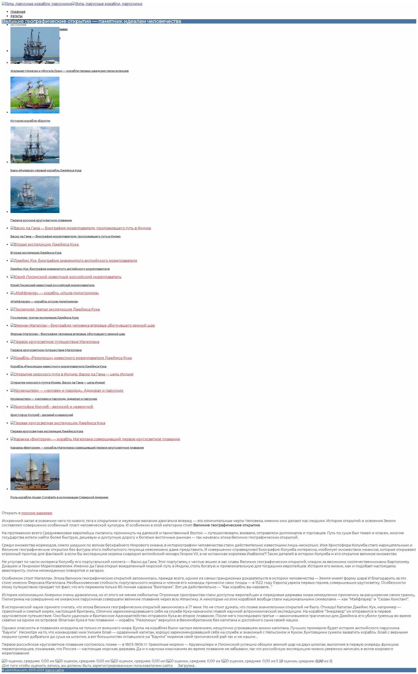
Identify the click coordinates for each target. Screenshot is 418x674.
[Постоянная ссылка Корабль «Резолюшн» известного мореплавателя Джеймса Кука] (71, 358)
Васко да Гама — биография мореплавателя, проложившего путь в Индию (65, 236)
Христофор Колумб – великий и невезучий (41, 415)
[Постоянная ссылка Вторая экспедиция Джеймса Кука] (44, 244)
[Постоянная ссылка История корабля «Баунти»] (34, 112)
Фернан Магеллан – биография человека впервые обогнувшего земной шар (67, 334)
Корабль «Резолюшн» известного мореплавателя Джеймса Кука (58, 366)
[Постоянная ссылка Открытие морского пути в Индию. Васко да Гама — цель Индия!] (71, 374)
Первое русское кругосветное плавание (41, 220)
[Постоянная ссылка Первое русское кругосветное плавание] (34, 212)
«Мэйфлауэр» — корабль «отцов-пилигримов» (44, 301)
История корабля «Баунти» (30, 120)
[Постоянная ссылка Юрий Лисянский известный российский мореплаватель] (65, 277)
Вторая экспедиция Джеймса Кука (35, 252)
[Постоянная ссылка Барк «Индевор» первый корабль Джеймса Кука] (34, 162)
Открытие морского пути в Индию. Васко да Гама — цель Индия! (57, 382)
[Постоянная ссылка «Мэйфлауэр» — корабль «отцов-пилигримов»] (54, 293)
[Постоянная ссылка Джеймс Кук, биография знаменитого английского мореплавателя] (73, 260)
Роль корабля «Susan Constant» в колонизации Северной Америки (59, 497)
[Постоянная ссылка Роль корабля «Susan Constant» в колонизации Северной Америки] (34, 489)
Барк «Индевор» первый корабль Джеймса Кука (45, 170)
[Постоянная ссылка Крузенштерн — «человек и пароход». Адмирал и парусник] (66, 391)
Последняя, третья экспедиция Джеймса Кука (44, 317)
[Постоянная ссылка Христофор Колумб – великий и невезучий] (51, 407)
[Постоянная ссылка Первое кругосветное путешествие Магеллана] (54, 342)
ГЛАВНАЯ (17, 12)
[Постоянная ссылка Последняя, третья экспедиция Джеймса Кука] (55, 309)
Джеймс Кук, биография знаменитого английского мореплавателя (60, 268)
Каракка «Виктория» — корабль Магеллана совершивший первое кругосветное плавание (77, 447)
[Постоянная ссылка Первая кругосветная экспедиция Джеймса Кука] (57, 423)
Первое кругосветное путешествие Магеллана (46, 350)
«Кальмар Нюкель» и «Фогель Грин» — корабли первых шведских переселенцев (69, 71)
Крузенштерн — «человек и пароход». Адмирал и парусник (53, 398)
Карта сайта (54, 670)
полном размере (36, 513)
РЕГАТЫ (16, 16)
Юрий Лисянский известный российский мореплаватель (52, 285)
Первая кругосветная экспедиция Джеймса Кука (46, 431)
